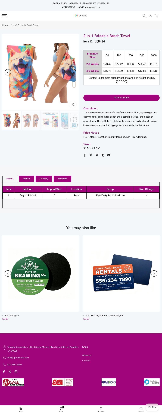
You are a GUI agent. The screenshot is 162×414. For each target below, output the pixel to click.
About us (86, 355)
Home (5, 25)
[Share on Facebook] (84, 155)
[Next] (73, 72)
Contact (86, 360)
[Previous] (8, 72)
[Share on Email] (108, 155)
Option (26, 178)
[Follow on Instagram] (15, 372)
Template (62, 178)
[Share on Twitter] (90, 155)
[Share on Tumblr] (102, 155)
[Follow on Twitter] (9, 372)
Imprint (9, 178)
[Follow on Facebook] (3, 372)
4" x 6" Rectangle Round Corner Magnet (103, 315)
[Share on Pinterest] (96, 155)
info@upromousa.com (89, 7)
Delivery (44, 178)
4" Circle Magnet (10, 315)
